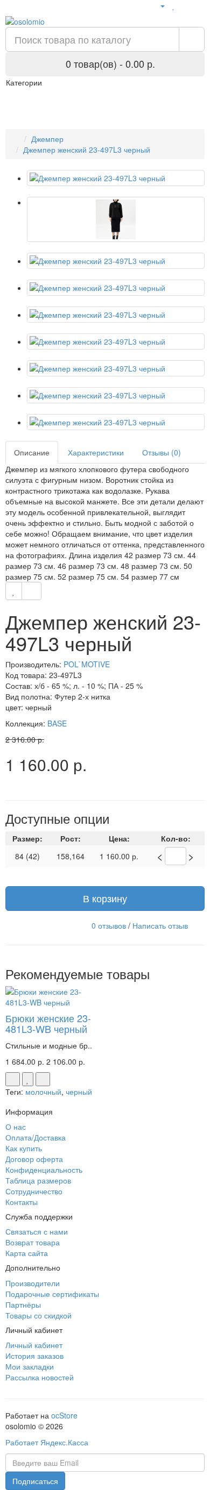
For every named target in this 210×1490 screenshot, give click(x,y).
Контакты (21, 1201)
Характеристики (96, 452)
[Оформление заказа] (199, 5)
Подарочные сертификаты (52, 1293)
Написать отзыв (160, 924)
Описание (32, 452)
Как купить (23, 1148)
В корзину (105, 898)
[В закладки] (13, 591)
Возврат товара (32, 1242)
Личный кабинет (33, 1344)
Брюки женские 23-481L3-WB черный (48, 1023)
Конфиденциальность (43, 1169)
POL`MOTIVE (87, 664)
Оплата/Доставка (35, 1137)
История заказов (34, 1355)
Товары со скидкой (38, 1315)
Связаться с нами (36, 1231)
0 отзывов (109, 924)
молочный (43, 1091)
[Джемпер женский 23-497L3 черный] (116, 178)
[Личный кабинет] (158, 5)
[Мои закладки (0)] (173, 5)
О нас (15, 1126)
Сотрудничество (33, 1191)
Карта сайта (26, 1252)
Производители (32, 1283)
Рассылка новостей (39, 1377)
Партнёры (23, 1304)
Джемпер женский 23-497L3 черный (86, 149)
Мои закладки (29, 1366)
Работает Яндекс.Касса (46, 1442)
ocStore (64, 1415)
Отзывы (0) (161, 452)
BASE (57, 723)
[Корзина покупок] (185, 5)
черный (79, 1091)
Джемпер (47, 138)
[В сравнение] (31, 591)
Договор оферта (34, 1158)
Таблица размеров (38, 1180)
